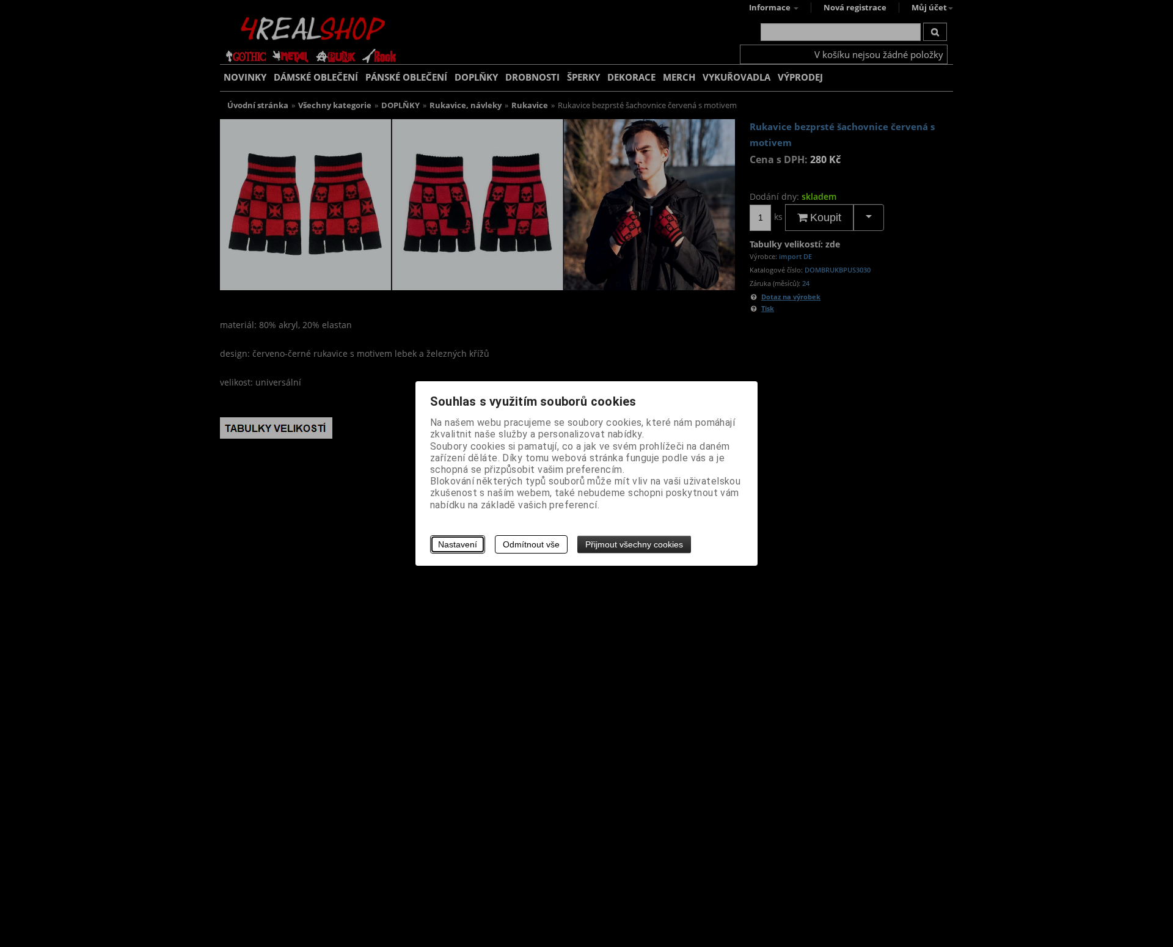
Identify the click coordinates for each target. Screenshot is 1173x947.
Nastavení (457, 544)
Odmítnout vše (531, 544)
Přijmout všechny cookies (634, 544)
